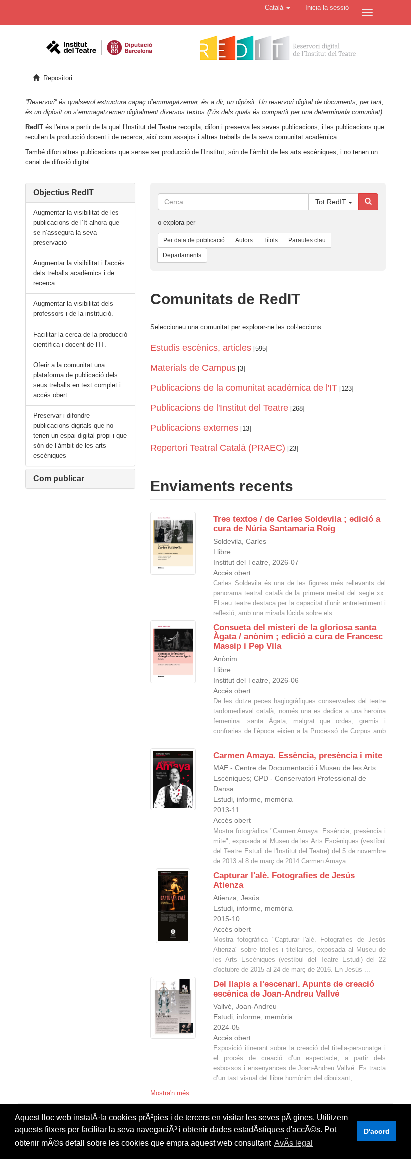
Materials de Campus (193, 368)
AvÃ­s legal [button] (293, 1143)
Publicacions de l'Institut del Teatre (219, 408)
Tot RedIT (331, 202)
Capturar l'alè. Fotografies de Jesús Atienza (284, 880)
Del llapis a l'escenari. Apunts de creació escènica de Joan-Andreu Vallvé (293, 989)
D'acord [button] (377, 1131)
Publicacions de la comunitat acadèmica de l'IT (243, 388)
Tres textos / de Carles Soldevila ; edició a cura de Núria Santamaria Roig (296, 523)
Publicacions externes (194, 428)
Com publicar (58, 478)
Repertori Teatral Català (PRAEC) (217, 448)
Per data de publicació (194, 240)
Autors (244, 240)
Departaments (182, 255)
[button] (277, 7)
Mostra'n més (169, 1093)
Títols (270, 240)
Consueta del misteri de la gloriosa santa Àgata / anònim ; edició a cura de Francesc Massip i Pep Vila (298, 637)
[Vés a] (368, 201)
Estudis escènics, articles (200, 348)
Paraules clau (307, 240)
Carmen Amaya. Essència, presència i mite (297, 755)
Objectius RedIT (63, 192)
